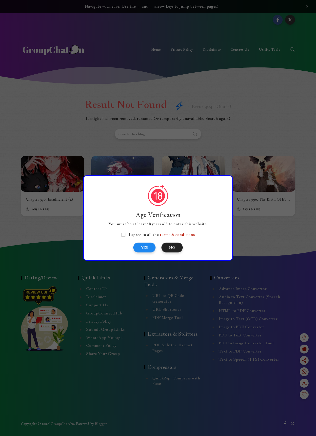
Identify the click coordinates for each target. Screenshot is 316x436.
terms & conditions (177, 234)
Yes (144, 247)
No (172, 247)
